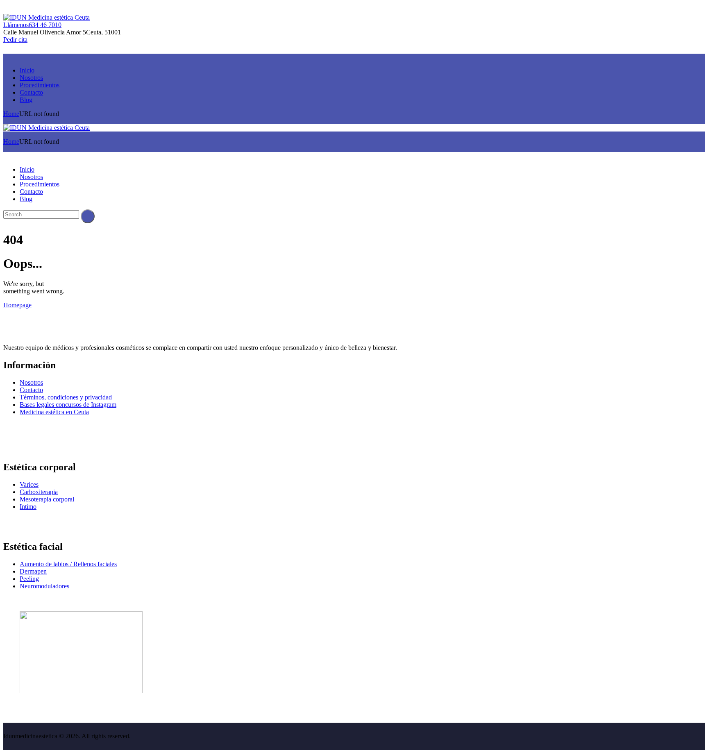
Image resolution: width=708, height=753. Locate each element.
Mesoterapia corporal (47, 499)
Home (11, 113)
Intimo (28, 506)
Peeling (29, 578)
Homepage (17, 305)
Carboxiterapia (39, 491)
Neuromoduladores (44, 586)
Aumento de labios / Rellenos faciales (68, 563)
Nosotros (31, 382)
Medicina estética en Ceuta (54, 411)
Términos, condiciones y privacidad (66, 397)
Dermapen (33, 571)
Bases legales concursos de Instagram (68, 404)
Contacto (31, 389)
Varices (29, 484)
